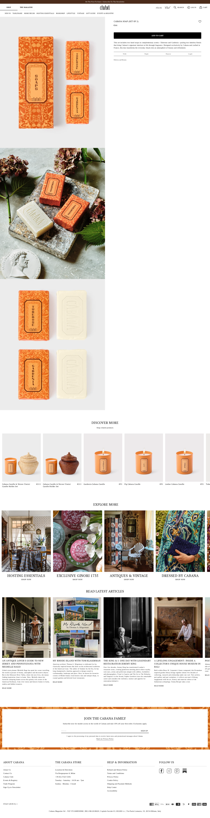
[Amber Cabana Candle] (184, 457)
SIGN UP (144, 731)
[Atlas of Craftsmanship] (159, 7)
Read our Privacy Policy (105, 739)
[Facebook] (161, 771)
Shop (8, 7)
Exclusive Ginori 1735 (77, 575)
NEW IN (8, 13)
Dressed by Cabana (180, 575)
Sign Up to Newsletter (12, 787)
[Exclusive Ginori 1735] (77, 541)
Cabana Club (8, 777)
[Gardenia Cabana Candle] (103, 457)
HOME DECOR (29, 13)
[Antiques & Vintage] (129, 541)
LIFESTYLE (71, 13)
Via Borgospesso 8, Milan (65, 773)
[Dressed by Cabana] (180, 541)
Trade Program (9, 784)
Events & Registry (10, 780)
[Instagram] (169, 771)
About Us (7, 770)
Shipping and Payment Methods (119, 784)
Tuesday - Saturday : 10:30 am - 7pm (69, 780)
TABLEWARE (17, 13)
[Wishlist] (200, 22)
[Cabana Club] (168, 7)
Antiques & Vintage (129, 575)
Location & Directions (64, 770)
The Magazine (26, 7)
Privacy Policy (112, 777)
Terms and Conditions (115, 773)
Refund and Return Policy (117, 770)
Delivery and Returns (120, 60)
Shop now (26, 579)
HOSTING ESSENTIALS (45, 13)
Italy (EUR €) (9, 804)
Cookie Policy (112, 780)
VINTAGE (80, 13)
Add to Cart (157, 35)
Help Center (112, 787)
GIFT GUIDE (90, 13)
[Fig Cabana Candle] (143, 457)
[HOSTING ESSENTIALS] (26, 541)
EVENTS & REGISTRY (105, 13)
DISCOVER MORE (105, 422)
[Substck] (184, 771)
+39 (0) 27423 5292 (63, 777)
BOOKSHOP (60, 13)
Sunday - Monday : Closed (65, 784)
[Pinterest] (177, 771)
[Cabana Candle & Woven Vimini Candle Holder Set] (21, 457)
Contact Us (7, 773)
